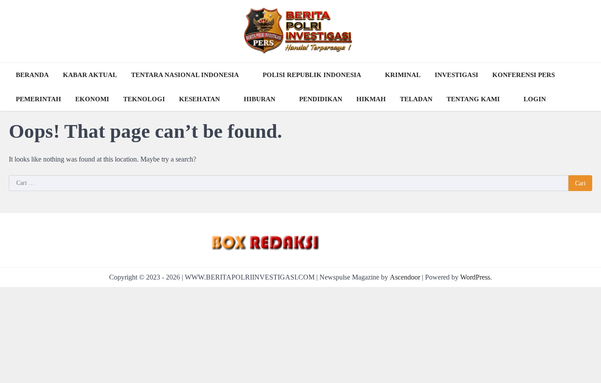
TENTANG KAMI (473, 99)
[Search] (583, 87)
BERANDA (32, 74)
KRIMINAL (403, 74)
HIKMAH (371, 99)
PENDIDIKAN (320, 99)
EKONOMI (92, 99)
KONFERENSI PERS (523, 74)
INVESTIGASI (456, 74)
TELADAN (416, 99)
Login (535, 99)
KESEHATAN (199, 99)
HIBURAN (259, 99)
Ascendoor (405, 277)
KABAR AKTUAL (90, 74)
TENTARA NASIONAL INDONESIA (185, 74)
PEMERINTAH (38, 99)
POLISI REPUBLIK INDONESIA (312, 74)
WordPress (475, 277)
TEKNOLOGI (144, 99)
